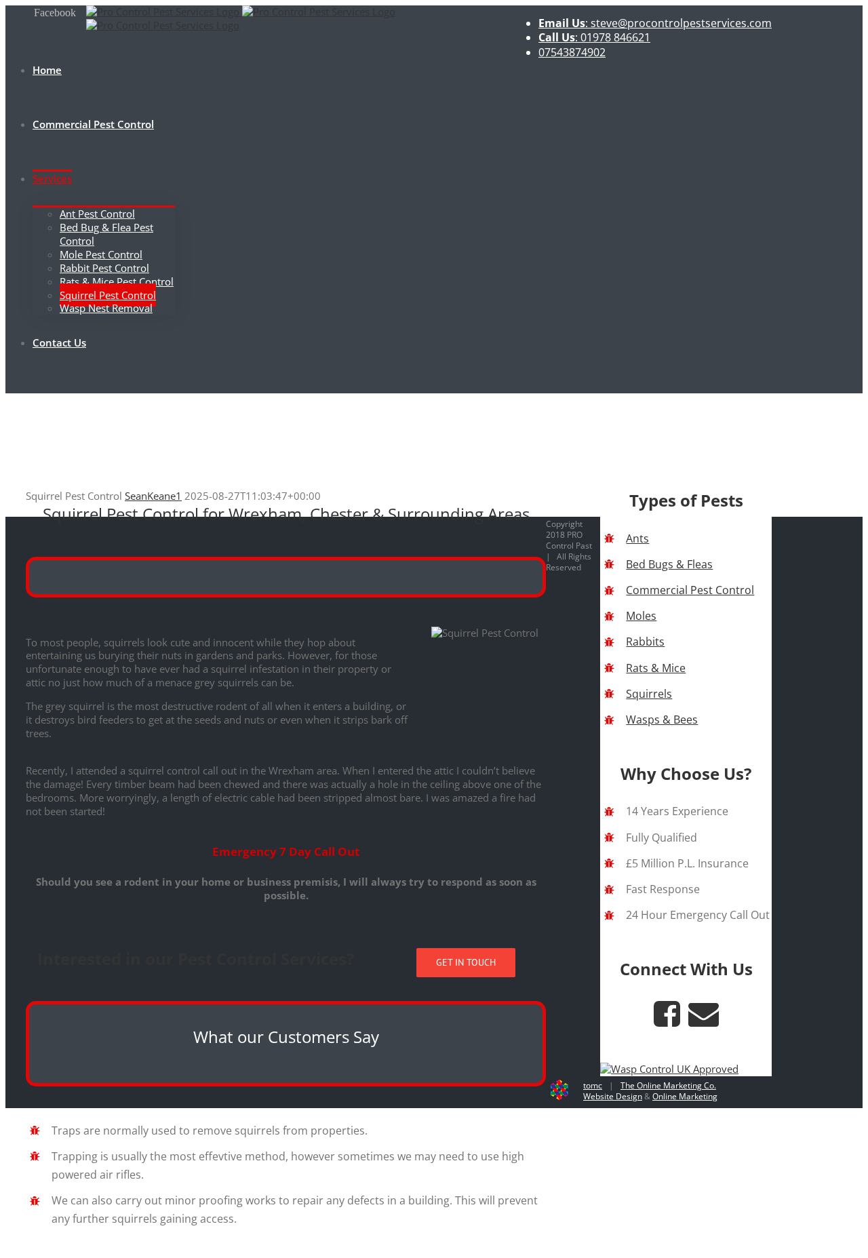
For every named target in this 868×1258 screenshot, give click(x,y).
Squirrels (649, 693)
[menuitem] (655, 23)
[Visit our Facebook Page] (667, 1020)
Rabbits (645, 641)
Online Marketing (684, 1096)
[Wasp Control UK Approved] (669, 1069)
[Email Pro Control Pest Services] (703, 1020)
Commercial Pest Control (690, 590)
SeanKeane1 (153, 496)
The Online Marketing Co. (668, 1085)
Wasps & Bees (662, 719)
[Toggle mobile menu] (9, 386)
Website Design (612, 1096)
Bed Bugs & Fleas (669, 564)
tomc (592, 1085)
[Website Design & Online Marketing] (559, 1097)
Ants (637, 538)
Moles (641, 615)
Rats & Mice (656, 668)
